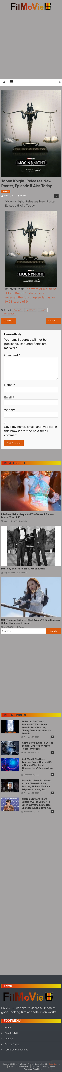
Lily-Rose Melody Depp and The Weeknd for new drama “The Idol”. (27, 516)
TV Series (9, 313)
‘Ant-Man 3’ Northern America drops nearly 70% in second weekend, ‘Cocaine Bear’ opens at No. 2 (37, 765)
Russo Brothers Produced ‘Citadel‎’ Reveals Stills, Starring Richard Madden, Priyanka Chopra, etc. (36, 785)
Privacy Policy (12, 1044)
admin (23, 195)
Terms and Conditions (16, 1049)
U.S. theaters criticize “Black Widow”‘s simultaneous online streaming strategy (30, 621)
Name (9, 385)
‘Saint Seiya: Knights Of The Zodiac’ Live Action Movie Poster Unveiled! (37, 745)
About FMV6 (11, 1033)
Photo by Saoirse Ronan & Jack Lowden (23, 568)
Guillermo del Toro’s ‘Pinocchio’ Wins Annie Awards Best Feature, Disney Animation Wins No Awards (36, 727)
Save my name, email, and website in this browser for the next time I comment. (30, 431)
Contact (9, 1038)
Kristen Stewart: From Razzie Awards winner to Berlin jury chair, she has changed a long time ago (37, 803)
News (6, 191)
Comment (12, 355)
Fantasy (30, 309)
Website (10, 410)
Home (8, 1027)
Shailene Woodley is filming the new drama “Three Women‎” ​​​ (54, 320)
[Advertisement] (31, 44)
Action (17, 309)
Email (9, 397)
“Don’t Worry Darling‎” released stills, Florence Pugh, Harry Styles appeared (10, 320)
